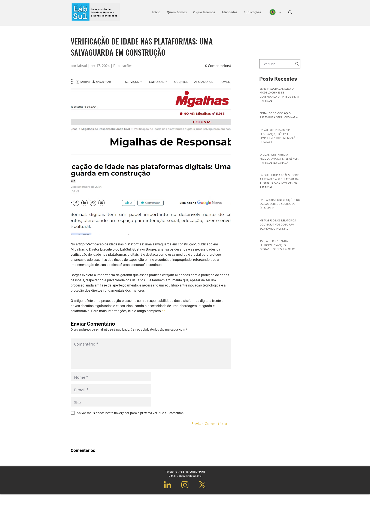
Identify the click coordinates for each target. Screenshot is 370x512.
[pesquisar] (289, 12)
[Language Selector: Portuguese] (275, 12)
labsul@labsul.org (190, 475)
